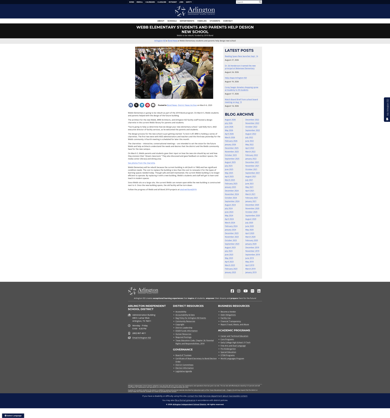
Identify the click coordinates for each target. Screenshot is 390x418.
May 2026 (229, 130)
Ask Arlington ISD (387, 107)
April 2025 (229, 176)
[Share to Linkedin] (142, 105)
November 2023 (232, 237)
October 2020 (251, 212)
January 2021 (250, 201)
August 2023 (230, 247)
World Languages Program (232, 358)
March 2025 (230, 180)
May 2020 (249, 229)
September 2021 (252, 173)
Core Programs (227, 339)
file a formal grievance (185, 400)
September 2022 (252, 130)
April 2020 (249, 233)
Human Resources (183, 334)
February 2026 (231, 141)
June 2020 (249, 226)
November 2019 (252, 251)
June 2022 (249, 141)
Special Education (228, 352)
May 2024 (229, 215)
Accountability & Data (185, 315)
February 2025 (231, 183)
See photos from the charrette (141, 163)
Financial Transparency (231, 321)
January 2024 (230, 229)
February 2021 (251, 197)
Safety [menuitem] (189, 2)
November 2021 (252, 166)
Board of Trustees (183, 355)
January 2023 (230, 272)
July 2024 (228, 208)
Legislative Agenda (184, 371)
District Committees (184, 365)
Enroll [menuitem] (140, 2)
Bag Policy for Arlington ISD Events (191, 318)
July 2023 (228, 251)
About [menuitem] (160, 21)
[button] (260, 2)
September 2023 (232, 244)
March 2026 (230, 137)
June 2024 (229, 212)
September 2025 (232, 158)
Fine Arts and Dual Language (233, 345)
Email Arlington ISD (141, 337)
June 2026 (229, 126)
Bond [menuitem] (131, 2)
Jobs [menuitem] (181, 2)
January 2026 (230, 144)
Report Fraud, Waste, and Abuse (235, 324)
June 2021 (249, 183)
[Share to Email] (153, 105)
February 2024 (231, 226)
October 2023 (231, 240)
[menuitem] (232, 291)
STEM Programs (228, 355)
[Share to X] (136, 105)
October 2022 (251, 126)
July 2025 (228, 166)
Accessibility (181, 311)
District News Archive (187, 105)
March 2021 (250, 194)
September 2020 (252, 215)
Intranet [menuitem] (173, 2)
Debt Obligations (228, 315)
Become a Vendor (228, 311)
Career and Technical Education (234, 336)
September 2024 (232, 201)
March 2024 (230, 222)
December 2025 (231, 148)
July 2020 (249, 222)
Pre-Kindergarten (228, 349)
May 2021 (249, 187)
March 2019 (250, 268)
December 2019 (252, 247)
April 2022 (249, 148)
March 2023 (230, 265)
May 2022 (249, 144)
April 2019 (249, 265)
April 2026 (229, 134)
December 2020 (252, 205)
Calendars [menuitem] (150, 2)
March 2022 (250, 151)
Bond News (172, 105)
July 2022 (249, 137)
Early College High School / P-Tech (235, 342)
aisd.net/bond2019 (188, 189)
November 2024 (232, 194)
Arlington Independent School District (189, 404)
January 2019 (250, 272)
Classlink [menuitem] (161, 2)
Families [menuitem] (202, 21)
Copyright (180, 324)
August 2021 (250, 176)
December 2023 (231, 233)
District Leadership (184, 327)
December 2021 (252, 162)
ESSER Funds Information (187, 331)
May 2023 (229, 258)
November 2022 (252, 123)
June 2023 (229, 254)
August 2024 (230, 205)
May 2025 (229, 173)
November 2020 (252, 208)
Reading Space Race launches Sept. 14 (241, 56)
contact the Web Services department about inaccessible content (217, 396)
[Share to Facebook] (130, 105)
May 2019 (249, 261)
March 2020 (250, 237)
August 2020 (250, 219)
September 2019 (252, 254)
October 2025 (231, 155)
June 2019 (249, 258)
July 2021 (249, 180)
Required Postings (183, 337)
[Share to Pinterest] (147, 105)
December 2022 (252, 119)
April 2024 (229, 219)
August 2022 (250, 134)
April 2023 (229, 261)
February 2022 (251, 155)
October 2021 (251, 169)
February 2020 (251, 240)
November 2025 (232, 151)
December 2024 (231, 190)
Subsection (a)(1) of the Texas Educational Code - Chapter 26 (214, 390)
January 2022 (250, 158)
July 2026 (228, 123)
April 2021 (249, 190)
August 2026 (230, 119)
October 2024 (231, 197)
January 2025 (230, 187)
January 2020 (250, 244)
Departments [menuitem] (187, 21)
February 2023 (231, 268)
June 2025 (229, 169)
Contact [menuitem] (228, 21)
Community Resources (185, 321)
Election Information (185, 368)
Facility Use (226, 318)
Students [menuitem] (215, 21)
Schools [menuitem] (172, 21)
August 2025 (230, 162)
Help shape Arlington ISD (236, 78)
